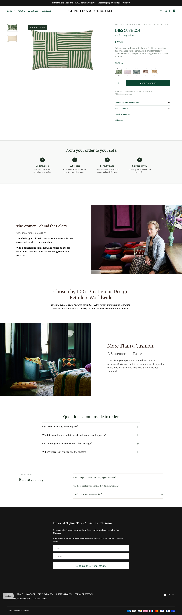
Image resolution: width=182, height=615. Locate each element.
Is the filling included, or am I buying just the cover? (94, 477)
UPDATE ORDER (40, 599)
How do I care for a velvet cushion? (87, 494)
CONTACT (46, 11)
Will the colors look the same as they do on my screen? (95, 486)
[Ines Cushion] (118, 71)
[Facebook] (165, 595)
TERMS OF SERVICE (84, 594)
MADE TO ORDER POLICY (18, 599)
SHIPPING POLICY (64, 594)
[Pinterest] (173, 595)
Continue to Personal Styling (91, 565)
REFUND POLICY (45, 594)
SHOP (9, 11)
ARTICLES (33, 11)
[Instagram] (169, 595)
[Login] (161, 11)
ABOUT (21, 11)
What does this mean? (124, 94)
